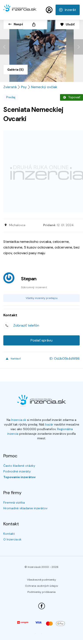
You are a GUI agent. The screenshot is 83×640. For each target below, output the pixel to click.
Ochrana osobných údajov (41, 586)
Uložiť (70, 24)
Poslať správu (41, 340)
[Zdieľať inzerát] (35, 24)
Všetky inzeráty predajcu (42, 298)
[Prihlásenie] (49, 9)
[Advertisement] (41, 171)
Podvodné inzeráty (17, 471)
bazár (49, 424)
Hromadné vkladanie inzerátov (25, 508)
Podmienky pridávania (41, 592)
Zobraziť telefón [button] (26, 325)
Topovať (74, 97)
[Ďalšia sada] (78, 47)
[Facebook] (41, 606)
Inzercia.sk (18, 420)
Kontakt (9, 534)
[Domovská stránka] (20, 10)
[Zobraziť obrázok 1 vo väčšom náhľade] (41, 49)
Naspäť (19, 24)
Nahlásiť (16, 358)
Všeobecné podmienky (41, 579)
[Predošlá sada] (5, 47)
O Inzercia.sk (12, 539)
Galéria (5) (15, 70)
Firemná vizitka (14, 502)
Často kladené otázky (19, 466)
